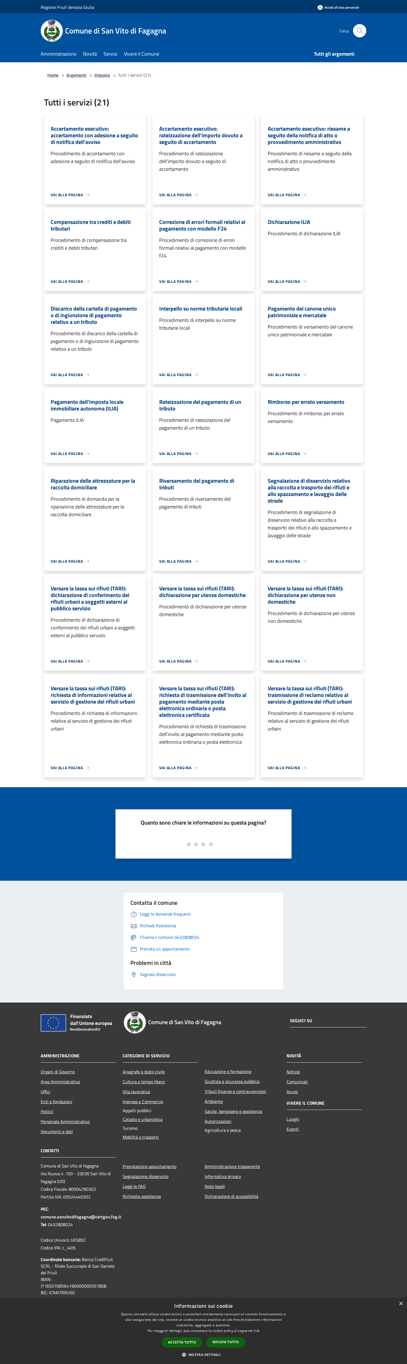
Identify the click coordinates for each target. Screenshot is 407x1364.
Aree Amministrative (60, 1081)
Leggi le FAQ (134, 1186)
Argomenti (76, 75)
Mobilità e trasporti (141, 1137)
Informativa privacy (223, 1176)
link (256, 1330)
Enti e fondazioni (56, 1101)
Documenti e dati (57, 1131)
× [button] (401, 1304)
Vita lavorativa (136, 1091)
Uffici (45, 1091)
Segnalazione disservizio (145, 1176)
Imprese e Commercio (143, 1101)
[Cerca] (359, 30)
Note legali (215, 1186)
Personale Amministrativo (65, 1121)
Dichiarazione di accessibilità (231, 1196)
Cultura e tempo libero (144, 1081)
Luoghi (293, 1119)
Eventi (293, 1129)
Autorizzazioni (218, 1121)
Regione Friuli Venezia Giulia (67, 7)
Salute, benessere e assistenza (233, 1111)
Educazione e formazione (228, 1071)
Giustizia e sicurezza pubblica (232, 1081)
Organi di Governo (58, 1071)
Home (52, 75)
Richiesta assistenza (142, 1196)
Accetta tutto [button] (182, 1342)
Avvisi (292, 1091)
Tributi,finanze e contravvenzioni (235, 1091)
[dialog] (203, 1331)
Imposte (102, 75)
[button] (203, 1354)
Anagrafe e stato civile (144, 1071)
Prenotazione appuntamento (149, 1166)
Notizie (293, 1071)
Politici (47, 1111)
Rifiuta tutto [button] (226, 1342)
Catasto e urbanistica (143, 1119)
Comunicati (297, 1081)
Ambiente (214, 1101)
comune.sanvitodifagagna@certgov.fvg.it (81, 1216)
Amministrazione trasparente (232, 1166)
